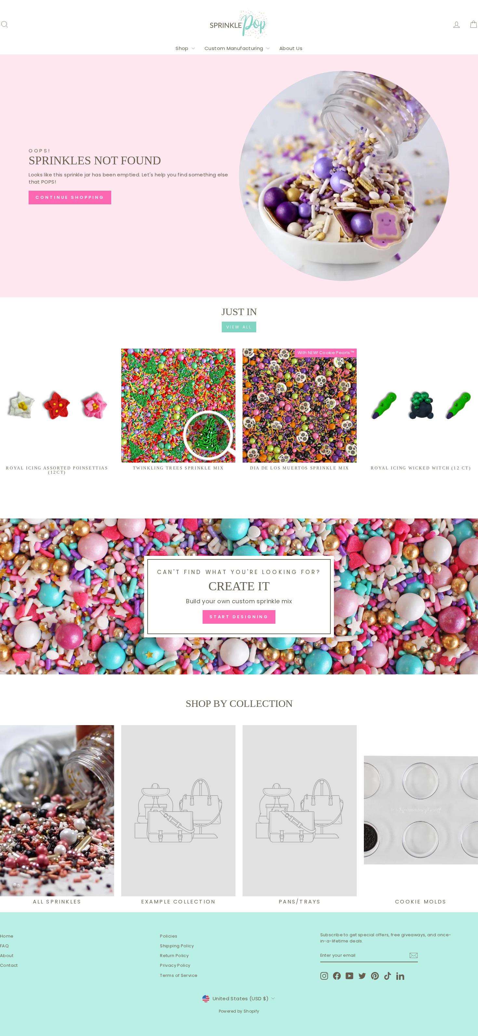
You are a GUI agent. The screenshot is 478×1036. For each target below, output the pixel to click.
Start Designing (239, 617)
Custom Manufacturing (235, 48)
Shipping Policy (177, 946)
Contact (9, 965)
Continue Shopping (69, 197)
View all (239, 327)
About (6, 955)
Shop (183, 48)
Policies (168, 936)
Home (7, 936)
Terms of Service (178, 975)
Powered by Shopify (239, 1011)
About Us (290, 48)
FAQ (4, 946)
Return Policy (174, 955)
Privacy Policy (175, 965)
